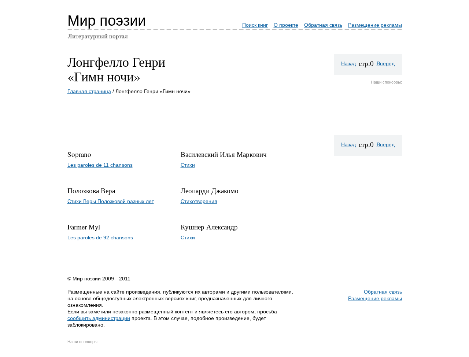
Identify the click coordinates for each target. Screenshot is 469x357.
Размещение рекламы (375, 25)
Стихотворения (199, 201)
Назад (348, 63)
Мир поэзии (106, 20)
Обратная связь (323, 25)
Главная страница (89, 91)
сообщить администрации (98, 318)
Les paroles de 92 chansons (100, 237)
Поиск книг (255, 25)
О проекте (286, 25)
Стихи (188, 165)
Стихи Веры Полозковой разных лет (110, 201)
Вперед (386, 63)
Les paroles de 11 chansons (100, 165)
